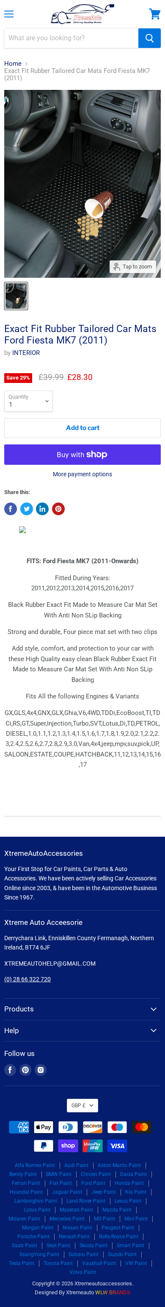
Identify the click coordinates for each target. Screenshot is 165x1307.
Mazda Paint (117, 1210)
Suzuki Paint (122, 1254)
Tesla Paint (21, 1263)
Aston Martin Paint (119, 1165)
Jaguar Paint (67, 1192)
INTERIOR (26, 353)
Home (13, 63)
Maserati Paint (76, 1210)
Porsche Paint (33, 1237)
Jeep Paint (103, 1192)
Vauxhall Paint (99, 1263)
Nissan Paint (77, 1228)
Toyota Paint (58, 1263)
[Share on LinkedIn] (42, 509)
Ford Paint (93, 1183)
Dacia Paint (133, 1174)
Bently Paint (23, 1174)
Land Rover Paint (85, 1201)
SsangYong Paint (39, 1254)
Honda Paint (129, 1183)
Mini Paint (136, 1219)
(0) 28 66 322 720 (27, 979)
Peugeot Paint (118, 1228)
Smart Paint (130, 1245)
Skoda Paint (93, 1245)
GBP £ (78, 1106)
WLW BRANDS (112, 1292)
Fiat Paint (61, 1183)
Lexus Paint (128, 1201)
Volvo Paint (82, 1272)
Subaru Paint (84, 1254)
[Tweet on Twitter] (26, 509)
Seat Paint (58, 1245)
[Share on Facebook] (10, 509)
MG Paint (104, 1219)
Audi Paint (76, 1165)
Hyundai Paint (26, 1192)
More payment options (82, 474)
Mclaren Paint (24, 1219)
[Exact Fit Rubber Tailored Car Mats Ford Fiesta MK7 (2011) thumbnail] (16, 296)
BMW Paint (59, 1174)
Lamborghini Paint (35, 1201)
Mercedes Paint (67, 1219)
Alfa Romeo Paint (35, 1165)
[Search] (149, 38)
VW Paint (136, 1263)
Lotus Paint (37, 1210)
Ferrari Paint (26, 1183)
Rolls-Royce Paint (118, 1237)
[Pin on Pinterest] (58, 509)
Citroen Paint (96, 1174)
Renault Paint (74, 1237)
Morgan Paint (37, 1228)
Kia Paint (135, 1192)
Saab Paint (24, 1245)
